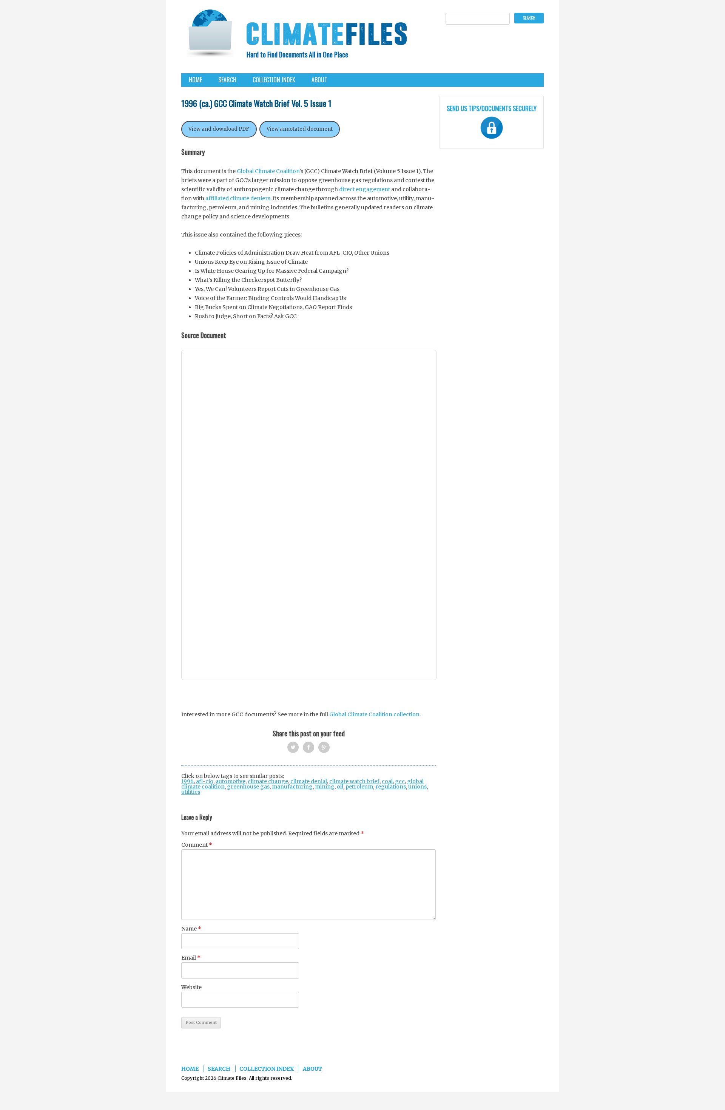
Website (191, 987)
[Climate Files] (209, 35)
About (319, 79)
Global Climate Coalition (268, 171)
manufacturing (292, 786)
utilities (190, 791)
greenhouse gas (248, 786)
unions (417, 786)
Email (191, 957)
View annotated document (300, 129)
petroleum (359, 786)
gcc (400, 781)
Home (195, 79)
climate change (268, 781)
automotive (230, 781)
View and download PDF (218, 129)
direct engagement (364, 189)
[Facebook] (308, 747)
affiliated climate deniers (237, 198)
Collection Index (274, 79)
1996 (187, 781)
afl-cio (204, 781)
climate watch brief (354, 781)
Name (191, 928)
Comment (196, 844)
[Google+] (324, 747)
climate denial (308, 781)
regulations (390, 786)
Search (227, 79)
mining (325, 786)
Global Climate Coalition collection (374, 714)
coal (387, 781)
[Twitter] (293, 747)
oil (340, 786)
